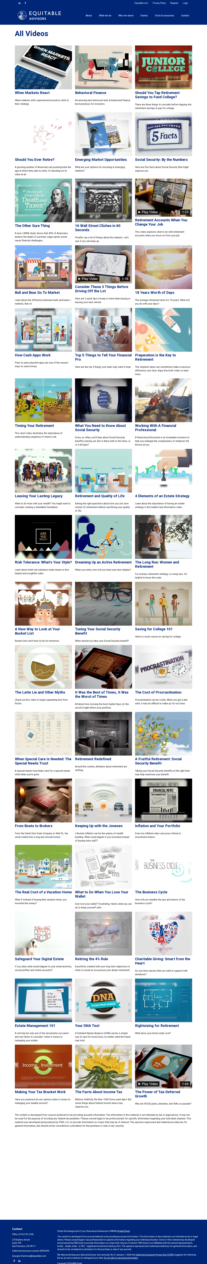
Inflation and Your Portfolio (157, 826)
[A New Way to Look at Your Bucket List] (43, 624)
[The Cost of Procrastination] (163, 688)
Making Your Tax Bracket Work (40, 1092)
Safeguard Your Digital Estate (39, 959)
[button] (88, 15)
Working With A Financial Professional (155, 428)
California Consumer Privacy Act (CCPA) (154, 1255)
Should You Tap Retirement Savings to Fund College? (157, 95)
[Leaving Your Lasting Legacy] (43, 491)
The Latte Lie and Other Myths (40, 692)
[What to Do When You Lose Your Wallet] (103, 887)
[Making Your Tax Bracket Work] (43, 1087)
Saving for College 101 (154, 629)
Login (185, 3)
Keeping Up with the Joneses (99, 826)
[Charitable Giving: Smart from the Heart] (163, 954)
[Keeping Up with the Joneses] (103, 821)
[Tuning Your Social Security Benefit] (103, 624)
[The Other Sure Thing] (43, 221)
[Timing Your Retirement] (43, 421)
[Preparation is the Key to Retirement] (163, 350)
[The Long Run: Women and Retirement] (163, 558)
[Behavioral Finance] (103, 88)
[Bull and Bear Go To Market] (43, 288)
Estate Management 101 (35, 1026)
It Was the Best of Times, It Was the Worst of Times (102, 694)
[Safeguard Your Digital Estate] (43, 954)
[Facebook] (25, 3)
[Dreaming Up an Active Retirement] (103, 558)
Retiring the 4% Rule (91, 959)
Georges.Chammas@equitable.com (29, 1256)
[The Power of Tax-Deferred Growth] (163, 1087)
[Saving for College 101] (163, 624)
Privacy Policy (159, 3)
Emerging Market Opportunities (101, 160)
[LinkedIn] (19, 3)
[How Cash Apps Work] (43, 350)
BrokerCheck (124, 1231)
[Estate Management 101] (43, 1021)
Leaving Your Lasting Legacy (39, 496)
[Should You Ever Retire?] (43, 155)
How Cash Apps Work (33, 355)
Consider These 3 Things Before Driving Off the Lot (101, 289)
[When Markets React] (43, 88)
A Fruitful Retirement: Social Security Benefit (158, 761)
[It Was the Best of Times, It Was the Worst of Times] (103, 688)
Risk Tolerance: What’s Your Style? (43, 562)
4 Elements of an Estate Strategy (162, 496)
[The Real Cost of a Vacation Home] (43, 887)
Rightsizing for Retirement (157, 1026)
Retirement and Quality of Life (100, 496)
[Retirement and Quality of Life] (103, 491)
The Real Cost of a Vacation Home (43, 892)
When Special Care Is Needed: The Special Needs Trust (43, 761)
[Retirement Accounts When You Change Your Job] (163, 215)
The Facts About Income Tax (98, 1092)
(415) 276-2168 (26, 1234)
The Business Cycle (151, 892)
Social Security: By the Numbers (161, 160)
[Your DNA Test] (103, 1021)
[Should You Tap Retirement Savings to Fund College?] (163, 88)
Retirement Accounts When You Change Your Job (161, 222)
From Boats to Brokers (33, 826)
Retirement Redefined (93, 759)
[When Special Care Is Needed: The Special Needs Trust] (43, 754)
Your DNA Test (87, 1026)
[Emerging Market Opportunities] (103, 155)
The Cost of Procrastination (158, 692)
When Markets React (32, 93)
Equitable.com (141, 3)
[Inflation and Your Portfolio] (163, 821)
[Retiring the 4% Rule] (103, 954)
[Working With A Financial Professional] (163, 421)
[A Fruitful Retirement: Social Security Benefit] (163, 754)
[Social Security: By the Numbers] (163, 155)
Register (174, 3)
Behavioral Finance (90, 93)
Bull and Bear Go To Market (37, 292)
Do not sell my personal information (121, 1258)
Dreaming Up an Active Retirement (103, 562)
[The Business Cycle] (163, 887)
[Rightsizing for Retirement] (163, 1021)
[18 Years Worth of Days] (163, 288)
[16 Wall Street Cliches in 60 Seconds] (103, 221)
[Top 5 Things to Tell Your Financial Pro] (103, 350)
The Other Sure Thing (32, 226)
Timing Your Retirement (34, 426)
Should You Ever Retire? (34, 160)
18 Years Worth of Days (154, 292)
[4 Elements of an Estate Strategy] (163, 491)
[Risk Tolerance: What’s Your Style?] (43, 558)
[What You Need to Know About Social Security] (103, 421)
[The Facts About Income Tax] (103, 1087)
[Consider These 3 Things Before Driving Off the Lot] (103, 282)
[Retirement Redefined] (103, 754)
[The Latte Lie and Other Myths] (43, 688)
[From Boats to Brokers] (43, 821)
